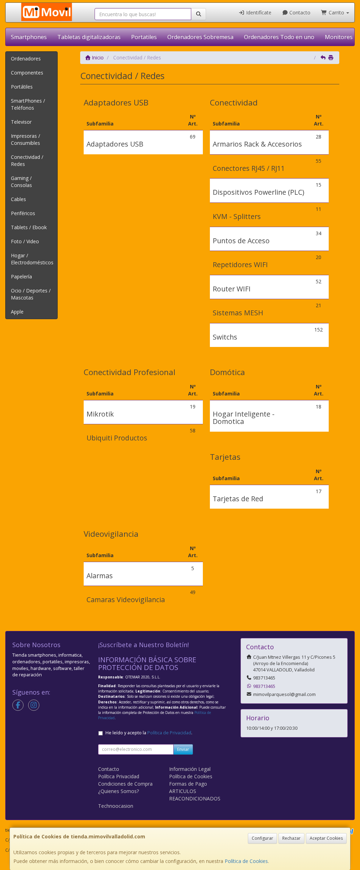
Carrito (336, 12)
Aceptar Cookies (326, 838)
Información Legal (190, 769)
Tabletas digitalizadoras (89, 37)
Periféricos (23, 213)
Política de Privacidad (169, 733)
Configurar (262, 838)
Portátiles (22, 86)
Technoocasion (115, 806)
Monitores (339, 37)
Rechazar (291, 838)
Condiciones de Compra (125, 783)
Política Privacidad (118, 776)
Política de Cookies (246, 861)
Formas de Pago (188, 783)
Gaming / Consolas (21, 181)
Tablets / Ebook (29, 227)
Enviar (183, 749)
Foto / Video (25, 241)
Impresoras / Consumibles (25, 139)
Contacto (299, 12)
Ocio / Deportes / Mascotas (31, 294)
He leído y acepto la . (148, 733)
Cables (18, 199)
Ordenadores (26, 58)
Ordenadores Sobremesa (200, 37)
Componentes (27, 72)
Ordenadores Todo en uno (279, 37)
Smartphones (29, 37)
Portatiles (144, 37)
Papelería (21, 276)
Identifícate (258, 12)
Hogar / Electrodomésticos (32, 259)
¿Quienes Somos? (118, 791)
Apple (17, 311)
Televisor (21, 121)
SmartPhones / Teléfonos (28, 104)
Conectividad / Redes (27, 160)
